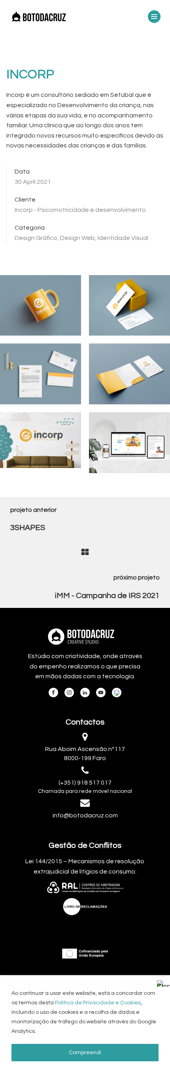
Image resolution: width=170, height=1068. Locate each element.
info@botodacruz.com (85, 815)
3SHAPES (27, 528)
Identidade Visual (123, 238)
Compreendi (85, 1052)
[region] (85, 1022)
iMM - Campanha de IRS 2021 (107, 596)
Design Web (77, 238)
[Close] (161, 983)
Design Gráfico (36, 238)
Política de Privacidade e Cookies (98, 1003)
